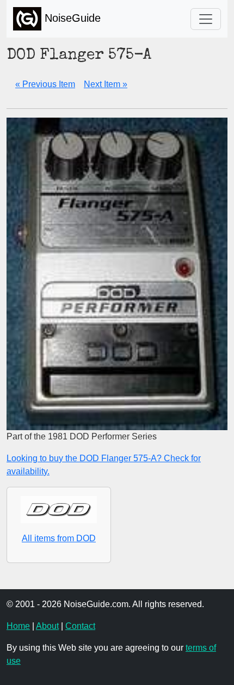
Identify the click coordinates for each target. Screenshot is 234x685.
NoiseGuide (71, 18)
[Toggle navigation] (205, 19)
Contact (80, 626)
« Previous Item (45, 84)
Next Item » (105, 84)
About (47, 626)
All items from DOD (59, 538)
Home (18, 626)
